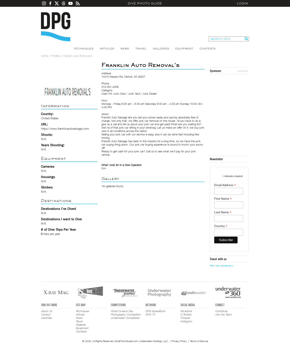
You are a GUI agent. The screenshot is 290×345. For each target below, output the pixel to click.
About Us (46, 311)
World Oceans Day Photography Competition (126, 312)
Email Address (225, 185)
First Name (223, 199)
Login (242, 3)
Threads (185, 318)
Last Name (222, 212)
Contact (46, 314)
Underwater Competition (125, 318)
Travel (140, 48)
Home (44, 56)
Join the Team (223, 314)
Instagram (186, 321)
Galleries (161, 48)
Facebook (186, 311)
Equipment (184, 48)
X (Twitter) (186, 314)
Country (220, 226)
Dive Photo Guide (145, 3)
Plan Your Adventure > (222, 265)
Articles (107, 48)
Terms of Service (199, 341)
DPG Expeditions (155, 311)
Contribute (221, 311)
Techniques (83, 48)
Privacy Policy (179, 341)
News (124, 48)
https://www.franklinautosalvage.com (65, 128)
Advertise (242, 71)
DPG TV (150, 314)
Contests (207, 48)
